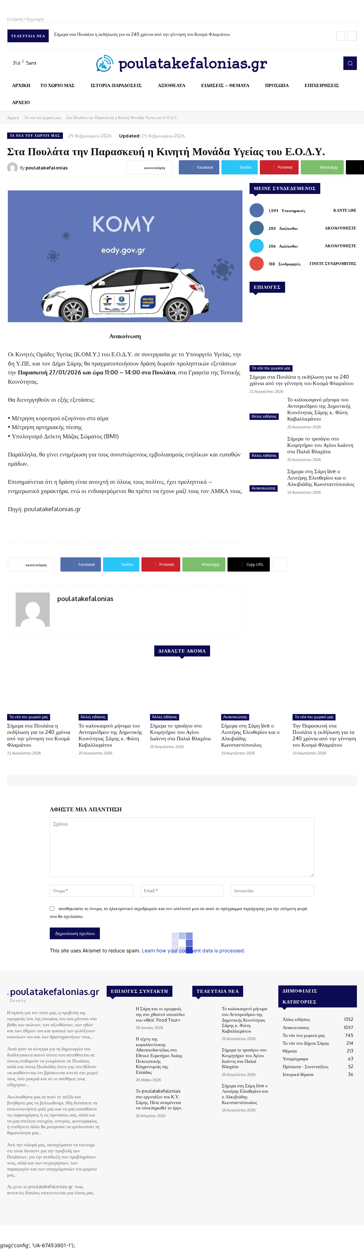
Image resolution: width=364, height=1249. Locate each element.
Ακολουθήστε (340, 228)
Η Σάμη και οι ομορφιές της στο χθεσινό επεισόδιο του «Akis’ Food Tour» (160, 1014)
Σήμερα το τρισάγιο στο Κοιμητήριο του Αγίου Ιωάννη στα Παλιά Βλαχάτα (320, 445)
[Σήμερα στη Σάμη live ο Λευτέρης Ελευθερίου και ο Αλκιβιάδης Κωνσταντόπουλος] (266, 481)
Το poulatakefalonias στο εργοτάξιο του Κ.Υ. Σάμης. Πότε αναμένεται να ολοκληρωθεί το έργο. (159, 1099)
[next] (352, 36)
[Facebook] (301, 63)
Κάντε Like (344, 210)
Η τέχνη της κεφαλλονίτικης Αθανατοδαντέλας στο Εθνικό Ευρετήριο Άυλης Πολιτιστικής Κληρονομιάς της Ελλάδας (159, 1055)
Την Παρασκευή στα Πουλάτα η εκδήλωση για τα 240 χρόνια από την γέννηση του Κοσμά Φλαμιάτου (324, 735)
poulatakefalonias (47, 168)
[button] (350, 63)
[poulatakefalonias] (13, 167)
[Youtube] (331, 63)
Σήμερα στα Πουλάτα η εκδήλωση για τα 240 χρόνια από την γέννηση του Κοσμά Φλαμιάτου (142, 34)
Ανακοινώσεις (263, 488)
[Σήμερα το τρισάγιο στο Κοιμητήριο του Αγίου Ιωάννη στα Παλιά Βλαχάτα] (266, 448)
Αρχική (13, 117)
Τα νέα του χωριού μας (43, 117)
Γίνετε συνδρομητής (333, 263)
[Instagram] (311, 63)
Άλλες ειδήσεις (264, 416)
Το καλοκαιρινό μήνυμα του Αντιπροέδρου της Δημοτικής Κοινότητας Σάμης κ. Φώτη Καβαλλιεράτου (319, 409)
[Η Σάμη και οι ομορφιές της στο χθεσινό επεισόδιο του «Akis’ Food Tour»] (118, 1015)
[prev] (340, 36)
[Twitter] (321, 63)
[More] (279, 564)
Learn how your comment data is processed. (193, 950)
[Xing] (60, 610)
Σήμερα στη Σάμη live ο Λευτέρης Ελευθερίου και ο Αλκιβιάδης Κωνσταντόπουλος (320, 477)
